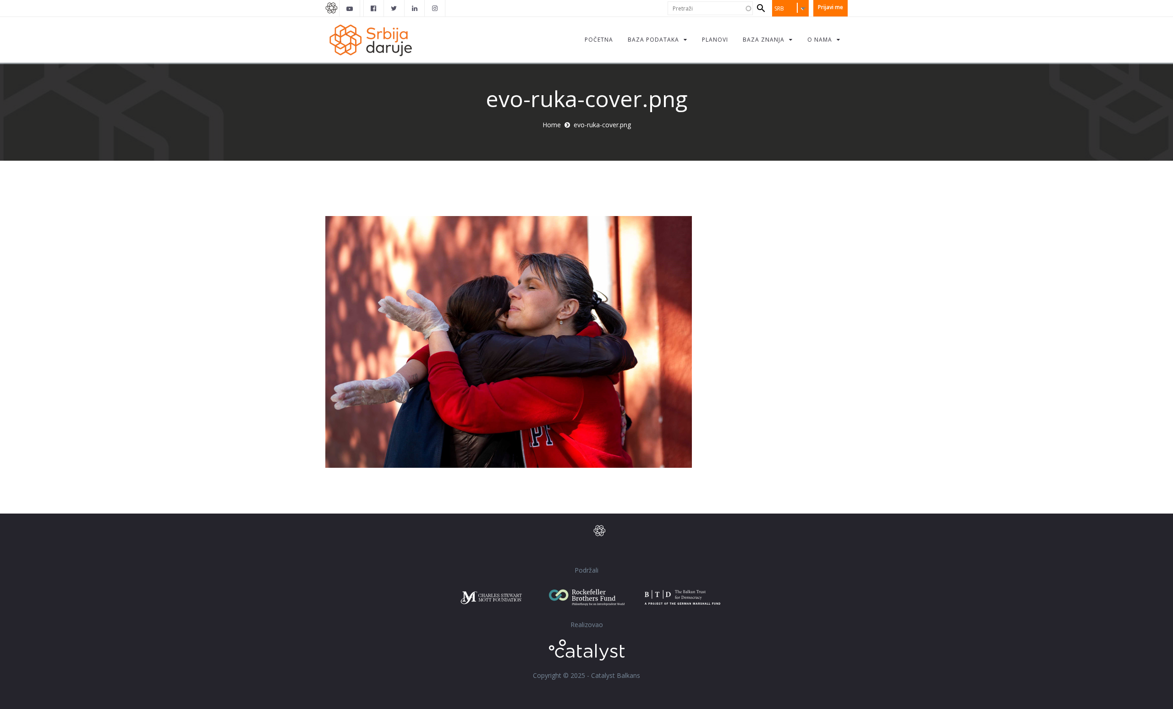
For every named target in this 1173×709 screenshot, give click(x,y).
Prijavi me (830, 7)
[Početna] (370, 39)
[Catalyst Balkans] (374, 8)
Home (552, 124)
